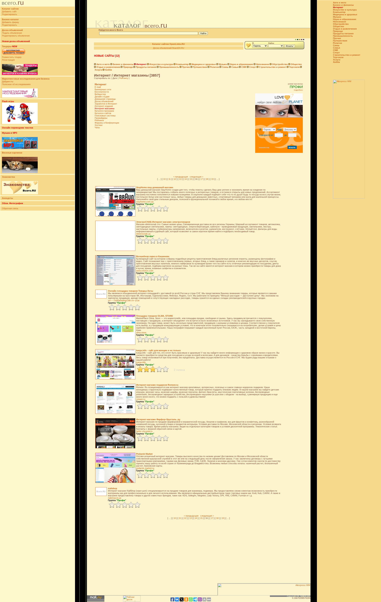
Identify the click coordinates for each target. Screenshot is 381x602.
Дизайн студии (102, 96)
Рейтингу (123, 78)
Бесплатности (102, 92)
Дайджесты (7, 81)
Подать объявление (12, 33)
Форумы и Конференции (107, 123)
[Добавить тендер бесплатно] (13, 55)
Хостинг (99, 125)
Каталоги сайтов (103, 113)
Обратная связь (10, 208)
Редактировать (9, 14)
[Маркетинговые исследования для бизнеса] (20, 97)
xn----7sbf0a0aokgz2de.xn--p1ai (123, 300)
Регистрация (8, 60)
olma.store (141, 332)
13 (180, 179)
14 (185, 179)
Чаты (97, 127)
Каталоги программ (104, 111)
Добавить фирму (10, 22)
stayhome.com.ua (144, 201)
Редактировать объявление (16, 36)
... (159, 179)
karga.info (141, 362)
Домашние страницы (105, 99)
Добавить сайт (9, 11)
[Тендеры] (20, 74)
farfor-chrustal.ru (144, 431)
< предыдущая (180, 176)
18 (207, 179)
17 (201, 179)
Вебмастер (100, 94)
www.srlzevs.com (144, 270)
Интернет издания (104, 106)
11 (169, 179)
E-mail (98, 87)
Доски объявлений (104, 101)
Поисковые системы (105, 115)
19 (212, 179)
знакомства (264, 147)
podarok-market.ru (145, 468)
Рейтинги (99, 120)
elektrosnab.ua (143, 234)
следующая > (196, 176)
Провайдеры (101, 118)
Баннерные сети (103, 89)
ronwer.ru (140, 399)
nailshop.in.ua (114, 498)
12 (175, 179)
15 (191, 179)
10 (164, 179)
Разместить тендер (11, 57)
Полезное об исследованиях (16, 84)
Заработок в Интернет (106, 104)
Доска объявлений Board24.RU (168, 48)
